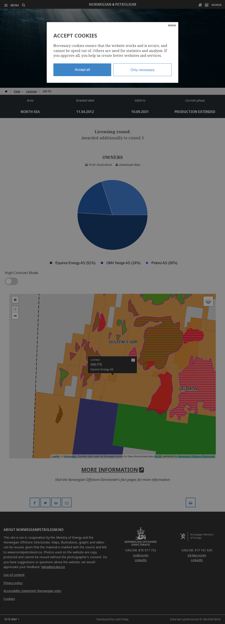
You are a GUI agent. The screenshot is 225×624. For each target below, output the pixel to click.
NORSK (172, 25)
